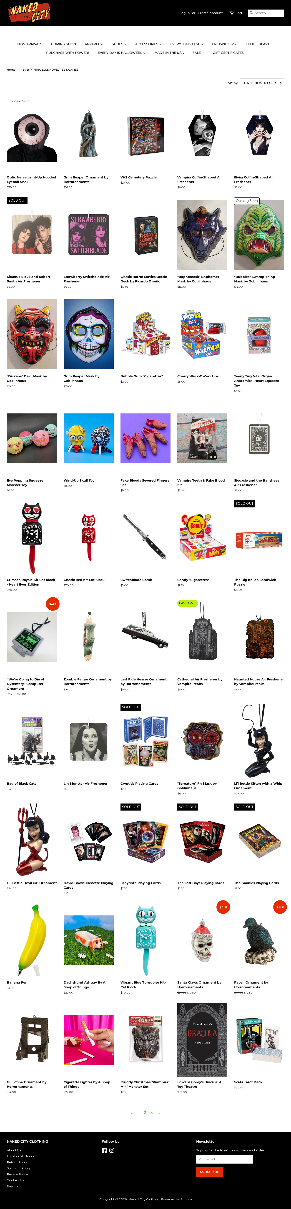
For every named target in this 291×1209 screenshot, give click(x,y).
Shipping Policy (18, 1168)
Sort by (232, 83)
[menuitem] (32, 44)
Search (12, 1186)
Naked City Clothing (143, 1199)
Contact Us (15, 1180)
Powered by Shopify (176, 1199)
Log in (185, 13)
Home (11, 69)
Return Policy (17, 1162)
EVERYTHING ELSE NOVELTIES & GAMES (50, 69)
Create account (210, 13)
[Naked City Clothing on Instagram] (111, 1151)
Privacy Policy (17, 1174)
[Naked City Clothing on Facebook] (104, 1151)
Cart (239, 13)
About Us (14, 1150)
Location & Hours (20, 1156)
